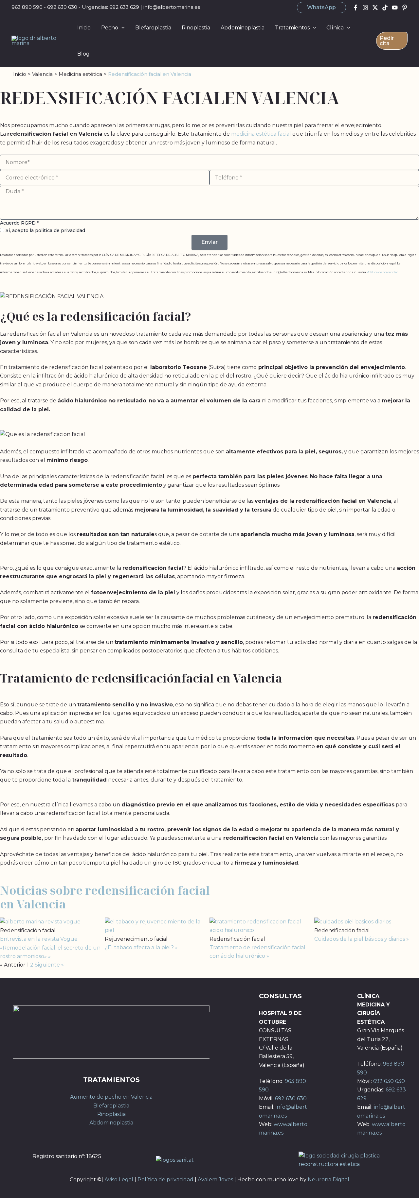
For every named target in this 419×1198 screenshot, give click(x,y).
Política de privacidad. (383, 272)
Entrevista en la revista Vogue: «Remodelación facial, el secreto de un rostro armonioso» (50, 947)
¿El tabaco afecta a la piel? (140, 947)
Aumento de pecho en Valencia (111, 1097)
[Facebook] (355, 7)
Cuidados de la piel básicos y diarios (360, 939)
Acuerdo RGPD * (19, 223)
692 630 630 (62, 7)
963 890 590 (27, 7)
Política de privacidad (165, 1179)
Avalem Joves (215, 1179)
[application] (121, 28)
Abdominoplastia (111, 1123)
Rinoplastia (111, 1114)
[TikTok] (385, 7)
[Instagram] (365, 7)
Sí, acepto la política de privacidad (45, 230)
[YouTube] (395, 7)
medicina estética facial (261, 134)
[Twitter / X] (375, 7)
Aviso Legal (118, 1179)
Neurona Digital (328, 1179)
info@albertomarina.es (171, 7)
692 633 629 (124, 7)
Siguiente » (49, 965)
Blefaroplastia (111, 1106)
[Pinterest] (405, 7)
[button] (321, 7)
